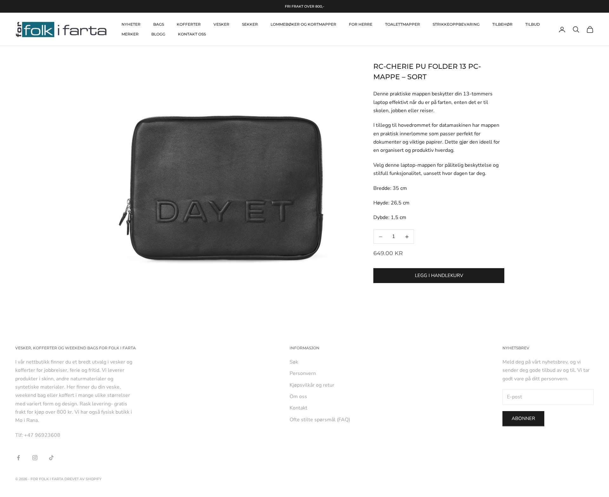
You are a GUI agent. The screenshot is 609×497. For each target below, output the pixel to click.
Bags (158, 24)
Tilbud (532, 24)
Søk (294, 361)
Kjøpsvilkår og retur (312, 385)
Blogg (158, 34)
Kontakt (298, 407)
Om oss (298, 396)
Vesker (221, 24)
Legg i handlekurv (439, 275)
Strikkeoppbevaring (456, 24)
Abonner (523, 418)
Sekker (250, 24)
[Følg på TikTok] (51, 458)
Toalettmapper (402, 24)
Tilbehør (502, 24)
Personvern (303, 373)
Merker (130, 34)
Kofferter (189, 24)
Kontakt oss (192, 34)
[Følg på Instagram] (35, 458)
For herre (360, 24)
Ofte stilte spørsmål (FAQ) (320, 419)
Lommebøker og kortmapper (303, 24)
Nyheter (131, 24)
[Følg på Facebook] (18, 458)
